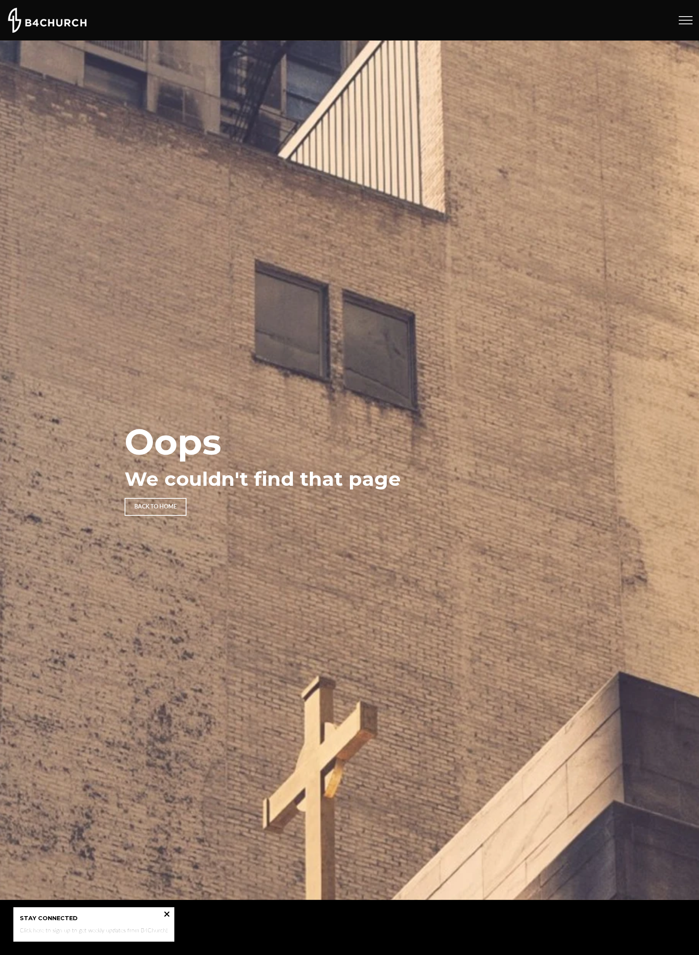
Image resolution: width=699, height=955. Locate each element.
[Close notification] (167, 915)
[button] (686, 20)
